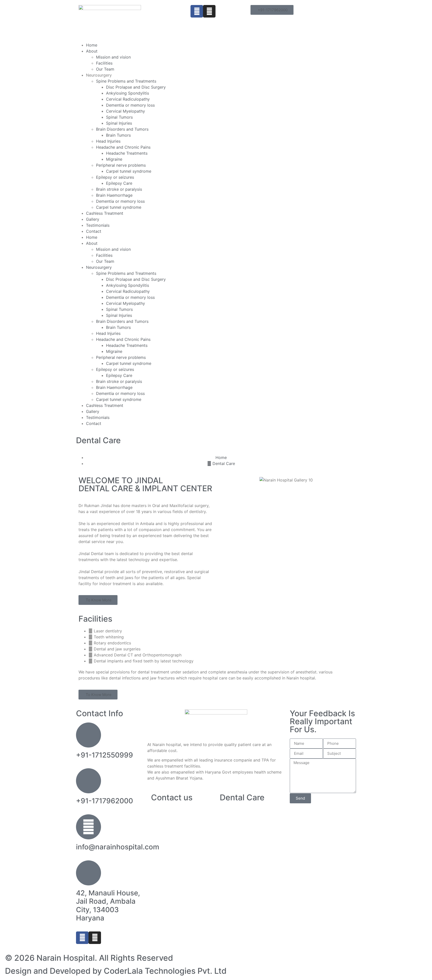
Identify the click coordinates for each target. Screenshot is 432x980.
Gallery (92, 219)
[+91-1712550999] (88, 735)
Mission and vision (113, 57)
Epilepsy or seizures (115, 177)
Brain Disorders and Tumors (122, 129)
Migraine (114, 159)
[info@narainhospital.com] (88, 826)
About (92, 51)
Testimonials (98, 225)
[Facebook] (196, 11)
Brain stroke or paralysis (119, 189)
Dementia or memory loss (130, 105)
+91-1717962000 (104, 801)
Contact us (171, 797)
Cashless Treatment (104, 213)
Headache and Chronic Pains (123, 147)
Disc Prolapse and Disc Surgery (136, 87)
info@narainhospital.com (117, 847)
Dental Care (98, 440)
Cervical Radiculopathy (128, 99)
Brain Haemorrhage (114, 195)
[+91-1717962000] (88, 780)
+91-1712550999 (104, 755)
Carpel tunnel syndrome (128, 171)
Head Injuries (108, 141)
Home (91, 45)
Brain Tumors (118, 135)
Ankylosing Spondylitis (127, 93)
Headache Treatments (127, 153)
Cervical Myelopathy (125, 111)
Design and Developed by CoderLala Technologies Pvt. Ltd (115, 971)
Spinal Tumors (119, 117)
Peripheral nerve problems (121, 165)
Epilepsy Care (119, 183)
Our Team (105, 69)
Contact (93, 231)
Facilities (104, 63)
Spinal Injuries (119, 123)
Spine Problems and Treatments (126, 81)
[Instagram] (209, 11)
